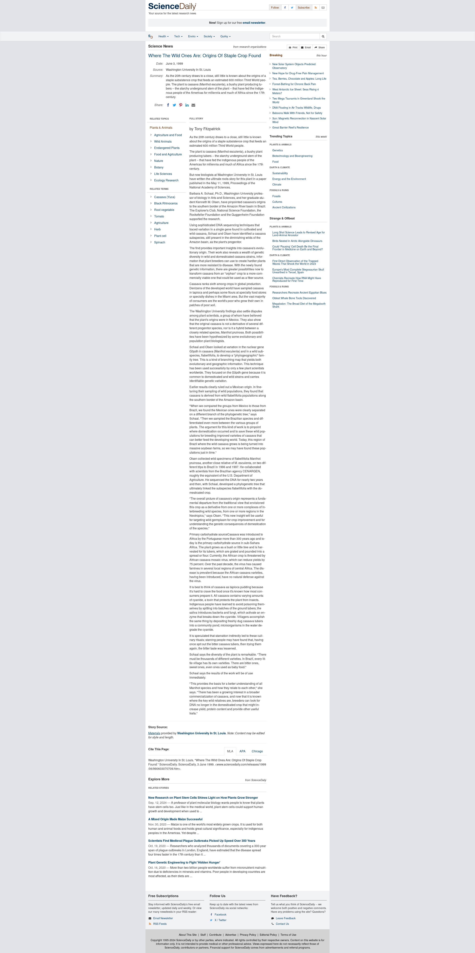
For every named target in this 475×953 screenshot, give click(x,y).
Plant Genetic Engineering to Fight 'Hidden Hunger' (184, 862)
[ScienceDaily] (172, 6)
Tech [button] (177, 36)
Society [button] (208, 36)
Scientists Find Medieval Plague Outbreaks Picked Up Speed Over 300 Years (201, 840)
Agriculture (161, 223)
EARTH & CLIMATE (280, 167)
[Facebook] (168, 105)
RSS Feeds (160, 924)
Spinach (159, 242)
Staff (203, 934)
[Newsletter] (323, 7)
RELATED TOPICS (159, 118)
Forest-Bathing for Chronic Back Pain (294, 84)
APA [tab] (242, 751)
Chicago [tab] (257, 751)
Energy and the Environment (289, 179)
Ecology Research (166, 180)
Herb (157, 229)
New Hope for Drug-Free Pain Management (298, 73)
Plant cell (160, 236)
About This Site (188, 934)
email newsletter (254, 22)
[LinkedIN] (187, 105)
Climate (276, 184)
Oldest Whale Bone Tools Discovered (294, 298)
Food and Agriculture (168, 154)
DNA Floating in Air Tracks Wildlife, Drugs (296, 107)
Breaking (276, 55)
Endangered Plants (167, 148)
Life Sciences (163, 174)
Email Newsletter (163, 918)
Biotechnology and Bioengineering (292, 156)
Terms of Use (288, 934)
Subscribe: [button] (304, 7)
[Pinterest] (180, 105)
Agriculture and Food (168, 135)
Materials (154, 733)
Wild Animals (163, 141)
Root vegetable (164, 210)
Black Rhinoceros (166, 203)
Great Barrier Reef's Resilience (290, 127)
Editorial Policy (268, 934)
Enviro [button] (192, 36)
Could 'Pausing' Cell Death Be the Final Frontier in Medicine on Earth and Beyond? (297, 248)
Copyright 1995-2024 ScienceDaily (171, 940)
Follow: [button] (275, 7)
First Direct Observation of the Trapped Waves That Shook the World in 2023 (295, 262)
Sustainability (280, 173)
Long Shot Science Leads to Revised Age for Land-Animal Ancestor (298, 233)
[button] (293, 47)
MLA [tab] (230, 751)
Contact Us (282, 924)
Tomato (159, 216)
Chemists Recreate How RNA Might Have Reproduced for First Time (296, 279)
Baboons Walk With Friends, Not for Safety (297, 113)
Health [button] (162, 36)
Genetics (277, 150)
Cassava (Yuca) (164, 197)
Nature (158, 161)
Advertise (230, 934)
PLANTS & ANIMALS (280, 144)
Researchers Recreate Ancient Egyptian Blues (299, 292)
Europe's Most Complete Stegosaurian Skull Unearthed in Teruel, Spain (298, 271)
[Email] (193, 105)
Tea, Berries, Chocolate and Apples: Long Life (299, 78)
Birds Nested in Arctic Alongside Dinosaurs (297, 241)
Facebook (220, 914)
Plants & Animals (161, 127)
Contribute (215, 934)
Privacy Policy (248, 934)
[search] (323, 36)
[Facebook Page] (285, 7)
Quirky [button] (224, 36)
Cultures (277, 201)
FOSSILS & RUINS (279, 190)
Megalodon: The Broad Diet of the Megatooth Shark (299, 305)
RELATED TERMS (159, 188)
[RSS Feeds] (316, 7)
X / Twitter (220, 920)
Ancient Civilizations (284, 207)
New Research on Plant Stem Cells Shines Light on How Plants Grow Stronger (203, 797)
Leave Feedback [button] (286, 918)
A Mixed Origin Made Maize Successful (175, 819)
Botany (158, 167)
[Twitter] (174, 105)
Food (275, 161)
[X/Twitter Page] (292, 7)
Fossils (276, 196)
